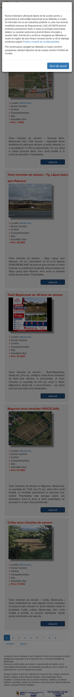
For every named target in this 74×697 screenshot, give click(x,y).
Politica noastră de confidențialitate (41, 41)
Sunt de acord (58, 66)
